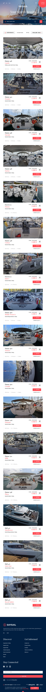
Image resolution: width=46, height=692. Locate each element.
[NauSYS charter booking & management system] (30, 685)
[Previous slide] (6, 48)
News (4, 656)
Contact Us (27, 643)
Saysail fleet (5, 647)
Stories (4, 654)
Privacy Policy (27, 645)
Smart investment (6, 652)
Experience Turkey (7, 643)
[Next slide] (40, 48)
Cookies (26, 647)
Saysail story (5, 645)
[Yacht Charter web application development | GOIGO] (39, 685)
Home (18, 15)
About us (26, 652)
